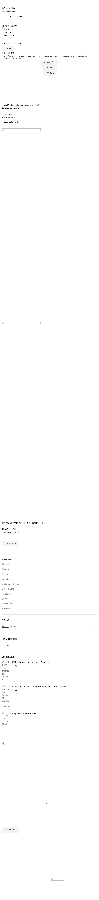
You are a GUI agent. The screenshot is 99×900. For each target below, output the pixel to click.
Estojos (5, 574)
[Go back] (5, 79)
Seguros (49, 73)
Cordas (5, 569)
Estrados (6, 579)
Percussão (7, 594)
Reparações (49, 62)
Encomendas (32, 746)
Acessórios (7, 564)
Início (4, 105)
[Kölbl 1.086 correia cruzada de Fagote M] (6, 671)
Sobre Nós (55, 738)
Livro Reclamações (34, 755)
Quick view (5, 549)
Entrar (29, 738)
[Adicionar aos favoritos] (5, 537)
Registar (30, 742)
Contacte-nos (56, 742)
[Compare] (5, 518)
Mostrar (8, 114)
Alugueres (49, 68)
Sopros (5, 599)
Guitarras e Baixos (10, 584)
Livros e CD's (8, 589)
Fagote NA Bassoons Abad (24, 713)
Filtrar (7, 645)
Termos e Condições (59, 760)
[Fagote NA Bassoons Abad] (6, 719)
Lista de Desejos (33, 751)
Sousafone (7, 604)
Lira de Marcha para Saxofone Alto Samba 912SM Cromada (39, 686)
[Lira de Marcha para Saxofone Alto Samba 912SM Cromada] (6, 696)
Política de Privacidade (60, 764)
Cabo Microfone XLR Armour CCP (23, 523)
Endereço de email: (11, 817)
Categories (7, 92)
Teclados (6, 609)
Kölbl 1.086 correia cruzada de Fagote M (30, 662)
